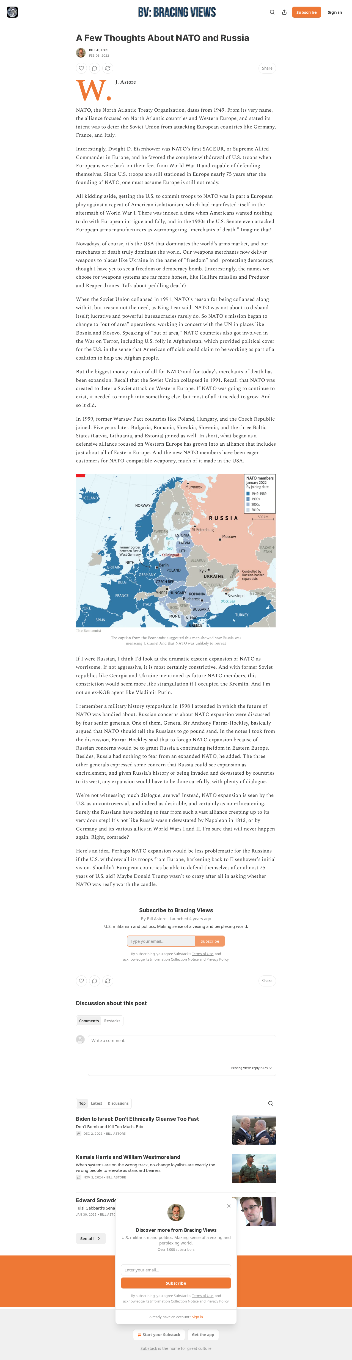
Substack (149, 1348)
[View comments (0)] (94, 68)
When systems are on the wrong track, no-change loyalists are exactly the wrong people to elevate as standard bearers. (145, 1167)
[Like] (81, 68)
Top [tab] (82, 1103)
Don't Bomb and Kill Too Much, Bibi (109, 1126)
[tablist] (99, 1020)
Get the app (203, 1334)
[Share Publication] (284, 12)
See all (87, 1238)
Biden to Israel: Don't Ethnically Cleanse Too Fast (137, 1119)
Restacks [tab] (112, 1020)
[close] (228, 1206)
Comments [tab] (89, 1020)
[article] (176, 1130)
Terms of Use (202, 1295)
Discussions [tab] (118, 1103)
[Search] (272, 12)
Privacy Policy (218, 1301)
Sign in (335, 12)
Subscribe (306, 12)
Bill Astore (99, 50)
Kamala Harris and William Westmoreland (128, 1157)
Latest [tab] (96, 1103)
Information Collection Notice (174, 1301)
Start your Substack (161, 1334)
